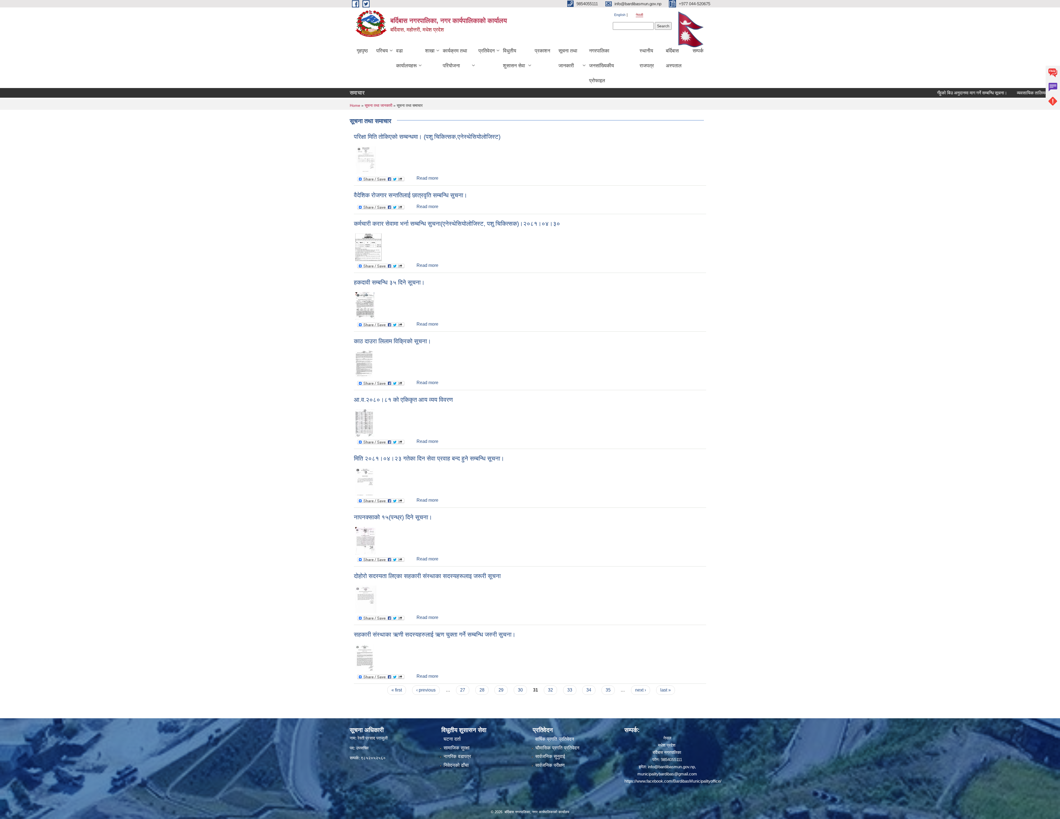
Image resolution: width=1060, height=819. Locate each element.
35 (608, 690)
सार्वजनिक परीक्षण (550, 765)
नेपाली (639, 15)
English (620, 15)
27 (462, 690)
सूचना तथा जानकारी (567, 58)
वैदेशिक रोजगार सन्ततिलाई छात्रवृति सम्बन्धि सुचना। (410, 195)
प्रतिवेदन (486, 51)
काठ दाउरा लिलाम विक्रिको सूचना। (392, 341)
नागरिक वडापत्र (457, 756)
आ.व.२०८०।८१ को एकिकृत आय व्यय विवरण (403, 399)
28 (481, 690)
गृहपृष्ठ (362, 51)
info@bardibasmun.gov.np (671, 766)
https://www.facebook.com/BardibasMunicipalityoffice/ (672, 781)
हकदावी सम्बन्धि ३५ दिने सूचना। (389, 282)
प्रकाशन (542, 51)
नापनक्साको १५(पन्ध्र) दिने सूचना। (393, 517)
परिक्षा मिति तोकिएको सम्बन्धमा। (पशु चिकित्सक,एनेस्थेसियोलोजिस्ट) (427, 136)
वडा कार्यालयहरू (406, 58)
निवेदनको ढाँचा (456, 765)
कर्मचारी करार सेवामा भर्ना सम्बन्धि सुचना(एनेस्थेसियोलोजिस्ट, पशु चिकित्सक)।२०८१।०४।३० (457, 223)
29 (501, 690)
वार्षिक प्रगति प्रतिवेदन (554, 739)
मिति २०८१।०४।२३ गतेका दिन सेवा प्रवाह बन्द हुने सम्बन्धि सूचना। (429, 458)
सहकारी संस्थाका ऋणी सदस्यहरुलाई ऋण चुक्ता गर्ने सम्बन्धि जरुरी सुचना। (435, 634)
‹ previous (426, 690)
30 (520, 690)
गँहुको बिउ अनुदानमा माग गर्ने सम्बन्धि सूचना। (945, 93)
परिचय (382, 51)
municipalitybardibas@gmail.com (667, 774)
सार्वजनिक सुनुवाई (550, 756)
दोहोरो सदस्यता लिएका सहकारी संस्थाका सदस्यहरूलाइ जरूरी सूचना (427, 576)
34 (588, 690)
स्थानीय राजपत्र (647, 58)
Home (355, 105)
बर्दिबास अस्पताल (674, 58)
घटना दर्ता (452, 739)
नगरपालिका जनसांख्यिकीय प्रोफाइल (601, 65)
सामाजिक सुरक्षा (457, 748)
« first (396, 690)
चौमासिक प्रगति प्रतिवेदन (557, 748)
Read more (427, 178)
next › (640, 690)
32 (550, 690)
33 (569, 690)
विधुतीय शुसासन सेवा (514, 58)
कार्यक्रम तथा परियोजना (455, 58)
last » (665, 690)
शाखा (429, 51)
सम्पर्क (698, 51)
